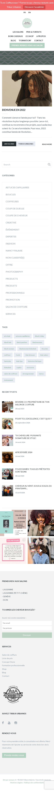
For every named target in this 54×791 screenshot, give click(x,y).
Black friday (39, 336)
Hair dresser (30, 355)
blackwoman (37, 342)
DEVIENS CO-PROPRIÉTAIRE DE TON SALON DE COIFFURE (32, 403)
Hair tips (19, 361)
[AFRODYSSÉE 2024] (7, 457)
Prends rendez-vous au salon (27, 45)
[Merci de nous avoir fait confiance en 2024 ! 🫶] (13, 551)
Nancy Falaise (14, 250)
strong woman (28, 374)
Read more (47, 144)
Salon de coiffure (16, 306)
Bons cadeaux (15, 36)
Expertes (11, 236)
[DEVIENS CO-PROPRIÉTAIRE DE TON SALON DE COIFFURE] (7, 406)
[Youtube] (11, 722)
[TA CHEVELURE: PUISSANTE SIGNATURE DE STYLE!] (7, 440)
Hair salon (44, 355)
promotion (13, 299)
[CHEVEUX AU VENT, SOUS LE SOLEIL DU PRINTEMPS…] (7, 490)
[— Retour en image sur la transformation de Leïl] (41, 551)
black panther (22, 342)
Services (11, 313)
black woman (9, 349)
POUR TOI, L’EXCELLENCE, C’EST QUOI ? (33, 418)
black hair (7, 342)
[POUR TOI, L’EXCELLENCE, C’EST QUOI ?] (7, 423)
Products (12, 278)
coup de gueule (15, 208)
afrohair (7, 336)
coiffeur (7, 355)
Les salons (18, 32)
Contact (38, 40)
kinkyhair (7, 367)
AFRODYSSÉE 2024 (23, 452)
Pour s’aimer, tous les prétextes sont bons (32, 470)
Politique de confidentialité (34, 783)
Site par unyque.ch (9, 780)
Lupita (19, 367)
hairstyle (7, 361)
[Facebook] (5, 722)
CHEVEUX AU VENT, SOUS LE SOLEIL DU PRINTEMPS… (33, 487)
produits (11, 285)
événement (13, 229)
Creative (11, 222)
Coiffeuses (12, 201)
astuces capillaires (17, 187)
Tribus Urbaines (25, 144)
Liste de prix (7, 658)
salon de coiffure (10, 374)
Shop (4, 669)
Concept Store (8, 662)
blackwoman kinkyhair (27, 349)
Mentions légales (16, 783)
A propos (41, 36)
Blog (13, 40)
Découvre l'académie (34, 7)
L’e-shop (30, 36)
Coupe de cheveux (16, 215)
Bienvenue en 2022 (13, 109)
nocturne (30, 367)
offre (9, 264)
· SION (5, 600)
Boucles (11, 194)
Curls (18, 355)
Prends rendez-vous (14, 755)
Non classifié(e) (15, 257)
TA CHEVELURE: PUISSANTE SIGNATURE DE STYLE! (28, 436)
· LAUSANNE (7, 589)
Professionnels (15, 292)
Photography (14, 271)
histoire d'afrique (34, 361)
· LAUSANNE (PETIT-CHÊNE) (14, 593)
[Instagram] (16, 722)
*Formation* (25, 40)
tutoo (41, 374)
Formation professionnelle (13, 665)
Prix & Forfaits (33, 32)
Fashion (11, 243)
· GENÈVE (6, 596)
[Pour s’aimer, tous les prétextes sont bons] (7, 474)
